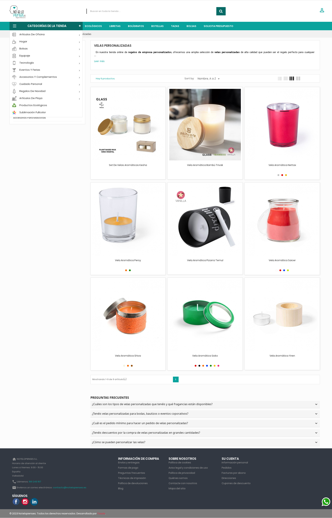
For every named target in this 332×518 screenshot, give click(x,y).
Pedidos (227, 467)
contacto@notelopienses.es (69, 487)
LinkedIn (34, 502)
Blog (120, 488)
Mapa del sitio (177, 488)
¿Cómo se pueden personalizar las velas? (205, 442)
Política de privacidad (182, 473)
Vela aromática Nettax (282, 165)
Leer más (99, 61)
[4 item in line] (292, 78)
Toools (101, 513)
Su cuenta (230, 458)
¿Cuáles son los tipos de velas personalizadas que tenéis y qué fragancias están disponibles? (205, 404)
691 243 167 (35, 481)
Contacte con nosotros (183, 483)
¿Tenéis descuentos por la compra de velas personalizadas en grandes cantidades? (205, 433)
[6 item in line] (286, 78)
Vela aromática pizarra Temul (205, 260)
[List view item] (280, 78)
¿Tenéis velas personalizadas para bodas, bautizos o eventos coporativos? (205, 414)
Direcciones (229, 478)
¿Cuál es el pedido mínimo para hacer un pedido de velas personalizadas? (205, 423)
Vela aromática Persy (128, 260)
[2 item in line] (298, 78)
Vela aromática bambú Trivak (205, 165)
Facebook (16, 502)
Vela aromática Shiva (128, 355)
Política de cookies (180, 462)
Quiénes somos (178, 478)
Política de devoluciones (133, 483)
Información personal (235, 462)
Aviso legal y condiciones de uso (188, 467)
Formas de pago (128, 467)
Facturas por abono (234, 473)
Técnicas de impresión (132, 478)
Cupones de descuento (236, 483)
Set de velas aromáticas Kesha (128, 165)
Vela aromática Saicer (282, 260)
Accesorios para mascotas (29, 117)
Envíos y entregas (129, 462)
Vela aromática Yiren (282, 355)
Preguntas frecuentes (131, 473)
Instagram (25, 502)
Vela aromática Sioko (205, 355)
